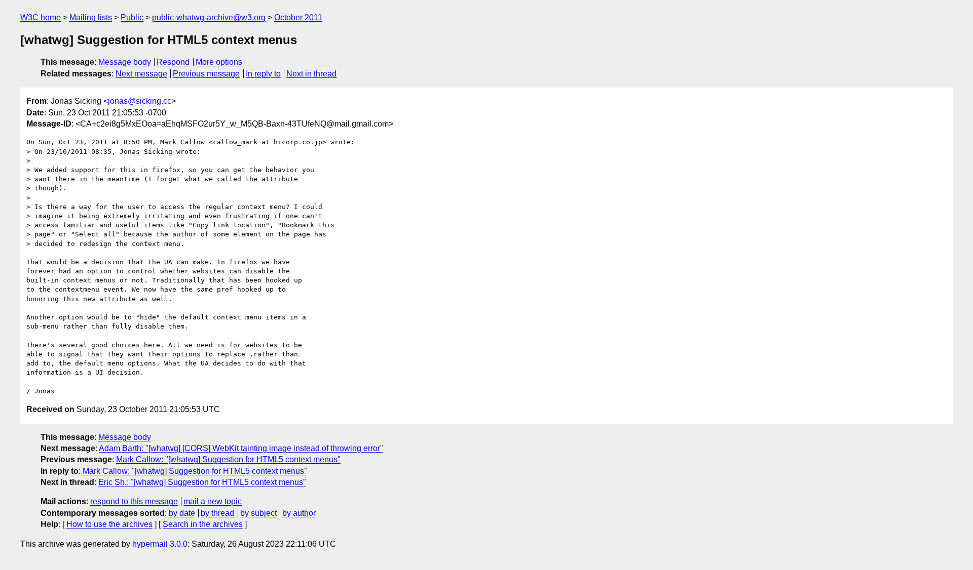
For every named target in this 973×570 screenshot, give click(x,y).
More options (219, 62)
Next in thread (311, 73)
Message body (124, 62)
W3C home (40, 17)
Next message (141, 73)
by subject (258, 513)
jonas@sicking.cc (139, 101)
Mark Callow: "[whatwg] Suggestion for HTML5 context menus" (228, 459)
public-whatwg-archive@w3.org (209, 17)
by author (299, 513)
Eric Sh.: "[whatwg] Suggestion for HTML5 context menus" (202, 482)
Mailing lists (90, 17)
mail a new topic (212, 501)
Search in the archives (203, 524)
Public (132, 17)
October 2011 (298, 17)
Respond (173, 62)
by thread (217, 513)
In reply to (263, 73)
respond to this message (134, 501)
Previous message (206, 73)
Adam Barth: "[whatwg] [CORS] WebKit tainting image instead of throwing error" (241, 448)
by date (182, 513)
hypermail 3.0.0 (160, 544)
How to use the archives (109, 524)
